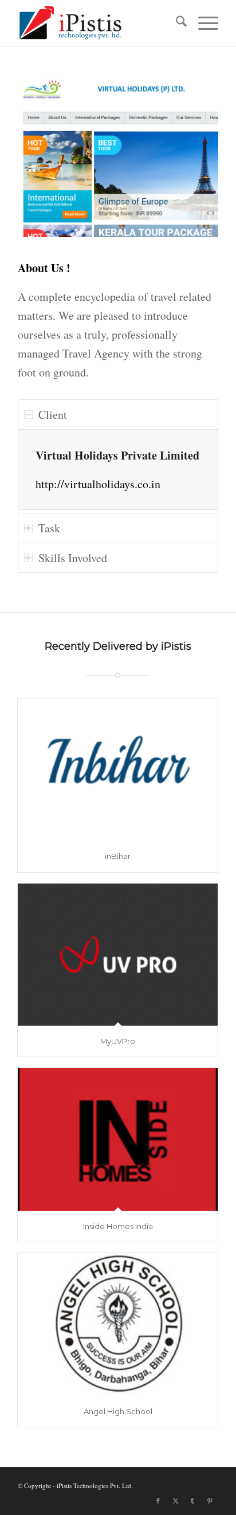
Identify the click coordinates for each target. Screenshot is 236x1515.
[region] (118, 469)
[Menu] (202, 23)
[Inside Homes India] (118, 1139)
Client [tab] (52, 414)
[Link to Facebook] (158, 1500)
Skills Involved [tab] (72, 558)
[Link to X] (175, 1500)
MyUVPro (117, 1041)
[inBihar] (118, 769)
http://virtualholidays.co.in (98, 484)
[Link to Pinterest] (209, 1500)
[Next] (192, 156)
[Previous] (43, 156)
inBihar (118, 856)
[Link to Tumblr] (192, 1500)
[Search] (175, 23)
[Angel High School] (118, 1324)
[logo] (98, 23)
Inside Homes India (118, 1226)
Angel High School (118, 1411)
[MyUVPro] (118, 955)
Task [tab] (49, 528)
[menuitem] (175, 23)
